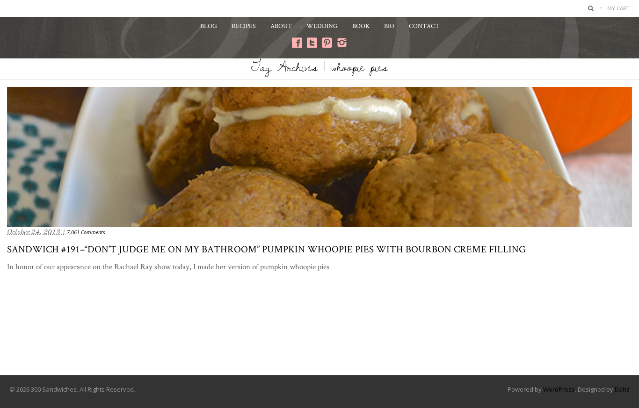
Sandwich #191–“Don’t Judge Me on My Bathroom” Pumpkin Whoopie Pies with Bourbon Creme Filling (266, 249)
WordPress (559, 389)
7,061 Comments (86, 232)
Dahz (622, 389)
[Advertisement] (319, 337)
